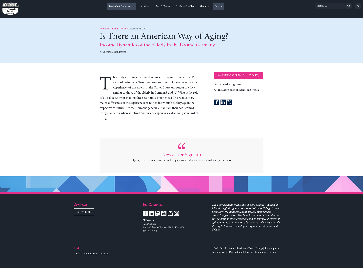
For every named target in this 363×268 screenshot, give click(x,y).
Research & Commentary (121, 6)
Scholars (144, 6)
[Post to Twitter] (229, 103)
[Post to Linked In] (223, 103)
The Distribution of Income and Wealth (238, 89)
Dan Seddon (235, 252)
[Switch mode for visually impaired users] (357, 6)
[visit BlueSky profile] (170, 214)
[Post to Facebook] (216, 103)
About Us (204, 6)
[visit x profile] (157, 214)
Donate (218, 6)
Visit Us (104, 253)
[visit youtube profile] (163, 214)
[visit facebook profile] (145, 214)
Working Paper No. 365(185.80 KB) (238, 75)
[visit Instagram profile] (176, 214)
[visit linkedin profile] (151, 214)
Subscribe (83, 212)
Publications (91, 253)
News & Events (162, 6)
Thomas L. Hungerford (114, 51)
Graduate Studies (185, 6)
